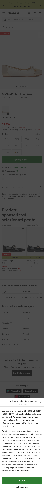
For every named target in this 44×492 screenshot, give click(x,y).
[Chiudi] (41, 402)
